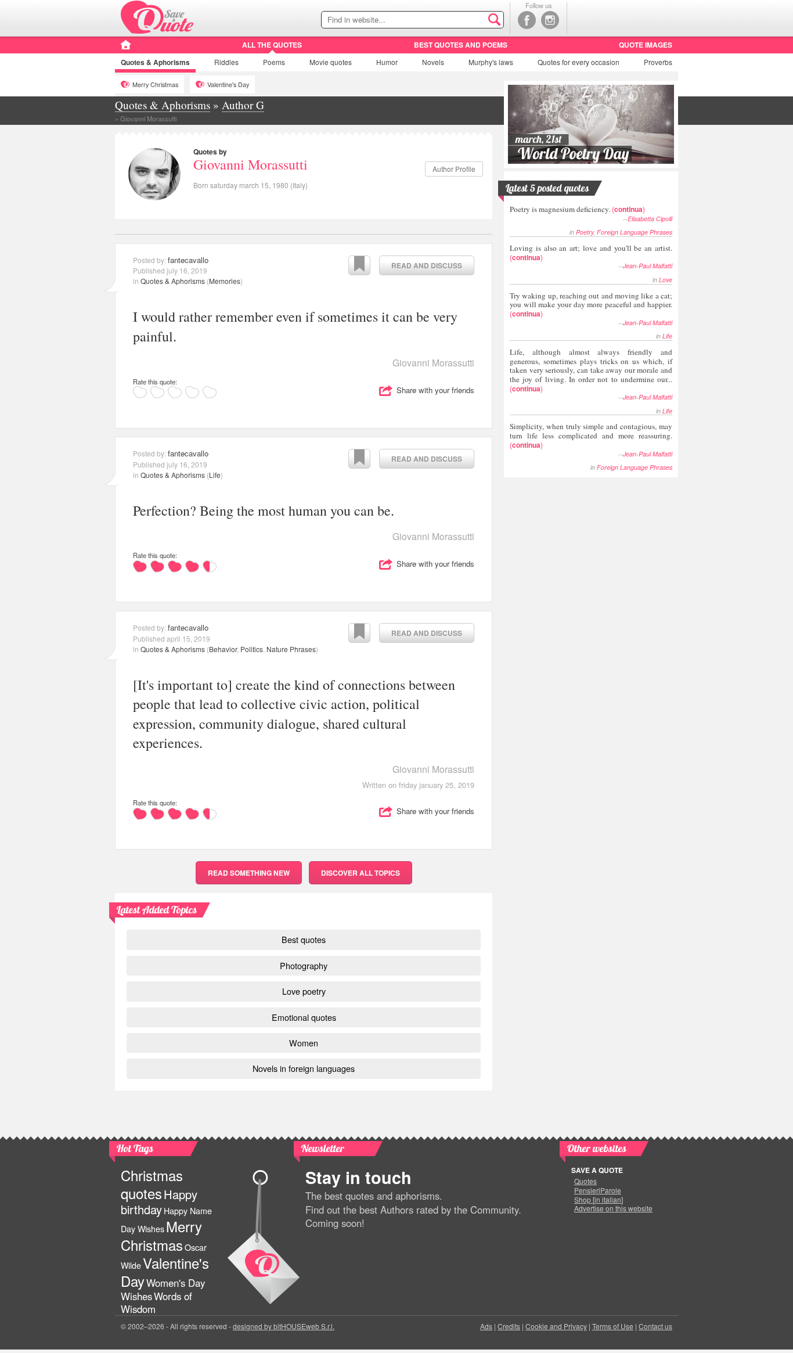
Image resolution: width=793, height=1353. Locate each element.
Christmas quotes (152, 1184)
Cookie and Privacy (556, 1326)
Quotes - (157, 17)
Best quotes (304, 939)
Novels (433, 62)
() (577, 209)
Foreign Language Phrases (634, 232)
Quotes (155, 62)
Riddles (226, 62)
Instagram (550, 20)
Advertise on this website (613, 1208)
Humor (387, 62)
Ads (486, 1326)
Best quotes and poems (460, 44)
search (470, 20)
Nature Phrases (291, 649)
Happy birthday (159, 1202)
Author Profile (453, 169)
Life (215, 475)
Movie (330, 62)
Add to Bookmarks (359, 265)
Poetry (584, 232)
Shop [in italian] (598, 1199)
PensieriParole (597, 1190)
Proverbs (658, 62)
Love (665, 279)
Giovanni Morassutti (250, 164)
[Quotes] (125, 48)
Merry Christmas (155, 84)
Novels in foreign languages (304, 1068)
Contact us (655, 1326)
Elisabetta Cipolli (650, 218)
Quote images (645, 44)
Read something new (249, 873)
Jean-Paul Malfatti (647, 265)
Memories (224, 281)
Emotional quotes (304, 1017)
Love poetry (304, 991)
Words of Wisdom (156, 1302)
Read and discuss (426, 265)
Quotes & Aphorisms (172, 281)
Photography (303, 965)
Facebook (527, 20)
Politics (251, 649)
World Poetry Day (591, 124)
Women (303, 1043)
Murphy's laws (490, 62)
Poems (274, 62)
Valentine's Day (228, 84)
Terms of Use (612, 1326)
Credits (509, 1326)
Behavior (223, 649)
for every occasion (578, 62)
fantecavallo (188, 259)
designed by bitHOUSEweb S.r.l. (283, 1326)
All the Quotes (272, 44)
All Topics (360, 873)
